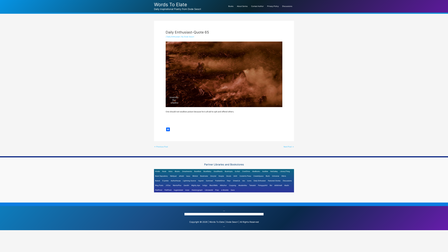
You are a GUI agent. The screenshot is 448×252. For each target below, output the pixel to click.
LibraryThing (285, 171)
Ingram (201, 181)
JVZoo (168, 185)
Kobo (170, 171)
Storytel (213, 176)
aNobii (181, 176)
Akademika (242, 185)
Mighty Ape (195, 185)
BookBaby (207, 171)
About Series (242, 6)
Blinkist (195, 176)
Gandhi (186, 185)
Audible (265, 171)
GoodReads (218, 171)
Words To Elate (170, 4)
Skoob (228, 176)
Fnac (217, 190)
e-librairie (224, 190)
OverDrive (246, 171)
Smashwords (187, 171)
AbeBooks (256, 171)
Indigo (204, 185)
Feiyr (229, 181)
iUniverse (275, 176)
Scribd (237, 171)
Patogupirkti (262, 185)
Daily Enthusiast (173, 37)
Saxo (233, 190)
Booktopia (229, 171)
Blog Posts (159, 185)
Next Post (289, 147)
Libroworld (209, 190)
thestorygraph (197, 190)
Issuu (188, 176)
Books (230, 6)
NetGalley (274, 171)
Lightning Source (189, 181)
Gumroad (209, 181)
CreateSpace (258, 176)
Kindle (157, 171)
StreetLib (236, 181)
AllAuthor (223, 185)
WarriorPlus (177, 185)
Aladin (286, 185)
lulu (243, 181)
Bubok (157, 181)
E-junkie (165, 181)
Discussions (287, 6)
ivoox (187, 190)
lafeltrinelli (278, 185)
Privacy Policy (273, 6)
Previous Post (161, 147)
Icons (249, 181)
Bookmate (204, 176)
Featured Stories (274, 181)
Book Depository (161, 176)
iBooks (177, 171)
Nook (164, 171)
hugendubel (178, 190)
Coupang (232, 185)
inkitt (235, 176)
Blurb (268, 176)
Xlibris (283, 176)
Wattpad (173, 176)
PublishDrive (220, 181)
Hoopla (221, 176)
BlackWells (214, 185)
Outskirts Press (245, 176)
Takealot (252, 185)
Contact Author (257, 6)
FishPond (158, 190)
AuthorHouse (176, 181)
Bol (271, 185)
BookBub (197, 171)
